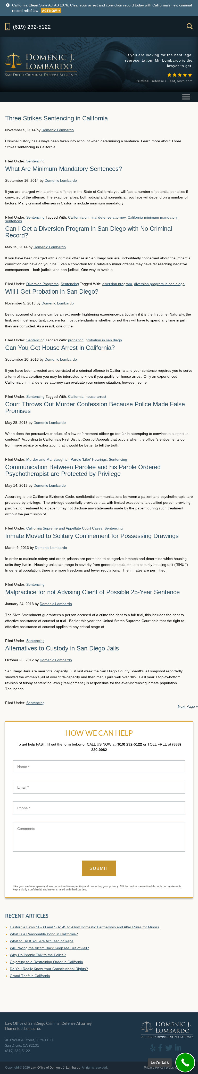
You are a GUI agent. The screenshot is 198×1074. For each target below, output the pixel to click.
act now (49, 11)
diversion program (117, 284)
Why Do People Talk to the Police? (38, 955)
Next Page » (188, 706)
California (76, 396)
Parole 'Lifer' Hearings (89, 459)
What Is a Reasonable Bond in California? (44, 934)
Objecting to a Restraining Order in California (46, 962)
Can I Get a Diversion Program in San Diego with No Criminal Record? (88, 232)
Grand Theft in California (30, 976)
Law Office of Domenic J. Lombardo (41, 64)
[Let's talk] (185, 1062)
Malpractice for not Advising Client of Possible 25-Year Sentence (92, 592)
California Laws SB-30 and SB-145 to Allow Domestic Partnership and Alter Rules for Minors (84, 927)
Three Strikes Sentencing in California (56, 118)
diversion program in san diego (159, 284)
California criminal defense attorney (97, 217)
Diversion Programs (42, 284)
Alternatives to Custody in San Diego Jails (62, 648)
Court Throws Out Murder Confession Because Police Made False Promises (95, 407)
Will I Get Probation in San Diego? (51, 291)
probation (76, 340)
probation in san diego (104, 340)
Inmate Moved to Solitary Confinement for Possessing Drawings (92, 535)
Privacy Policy (153, 1067)
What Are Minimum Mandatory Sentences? (63, 168)
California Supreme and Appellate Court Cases (64, 528)
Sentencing (35, 161)
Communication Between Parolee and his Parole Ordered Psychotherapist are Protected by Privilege (83, 470)
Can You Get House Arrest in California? (60, 347)
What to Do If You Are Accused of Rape (41, 941)
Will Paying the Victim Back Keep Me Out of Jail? (49, 948)
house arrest (96, 396)
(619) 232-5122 (129, 744)
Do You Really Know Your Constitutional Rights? (49, 969)
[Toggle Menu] (186, 96)
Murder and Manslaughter (47, 459)
